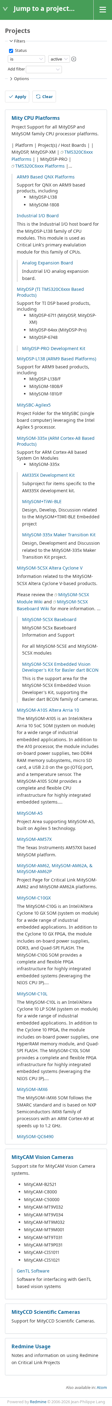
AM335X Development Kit (48, 475)
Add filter (16, 69)
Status (20, 50)
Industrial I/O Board (38, 216)
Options (21, 78)
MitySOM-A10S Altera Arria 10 (48, 710)
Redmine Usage (31, 1346)
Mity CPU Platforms (36, 118)
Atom (102, 1387)
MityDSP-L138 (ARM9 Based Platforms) (56, 359)
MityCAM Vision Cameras (42, 1157)
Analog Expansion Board (47, 263)
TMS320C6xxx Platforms (40, 166)
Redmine (38, 1401)
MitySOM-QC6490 (35, 1136)
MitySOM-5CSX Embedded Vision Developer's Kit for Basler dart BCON (60, 667)
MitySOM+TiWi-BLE (42, 501)
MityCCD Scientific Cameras (46, 1312)
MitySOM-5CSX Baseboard (49, 619)
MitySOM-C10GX (34, 898)
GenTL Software (33, 1271)
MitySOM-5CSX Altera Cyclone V (49, 568)
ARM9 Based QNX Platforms (46, 177)
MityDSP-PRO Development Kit (53, 348)
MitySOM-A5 (30, 813)
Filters (19, 41)
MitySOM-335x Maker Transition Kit (59, 535)
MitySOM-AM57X (34, 839)
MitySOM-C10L (32, 994)
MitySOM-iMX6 (32, 1089)
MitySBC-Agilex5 (34, 405)
